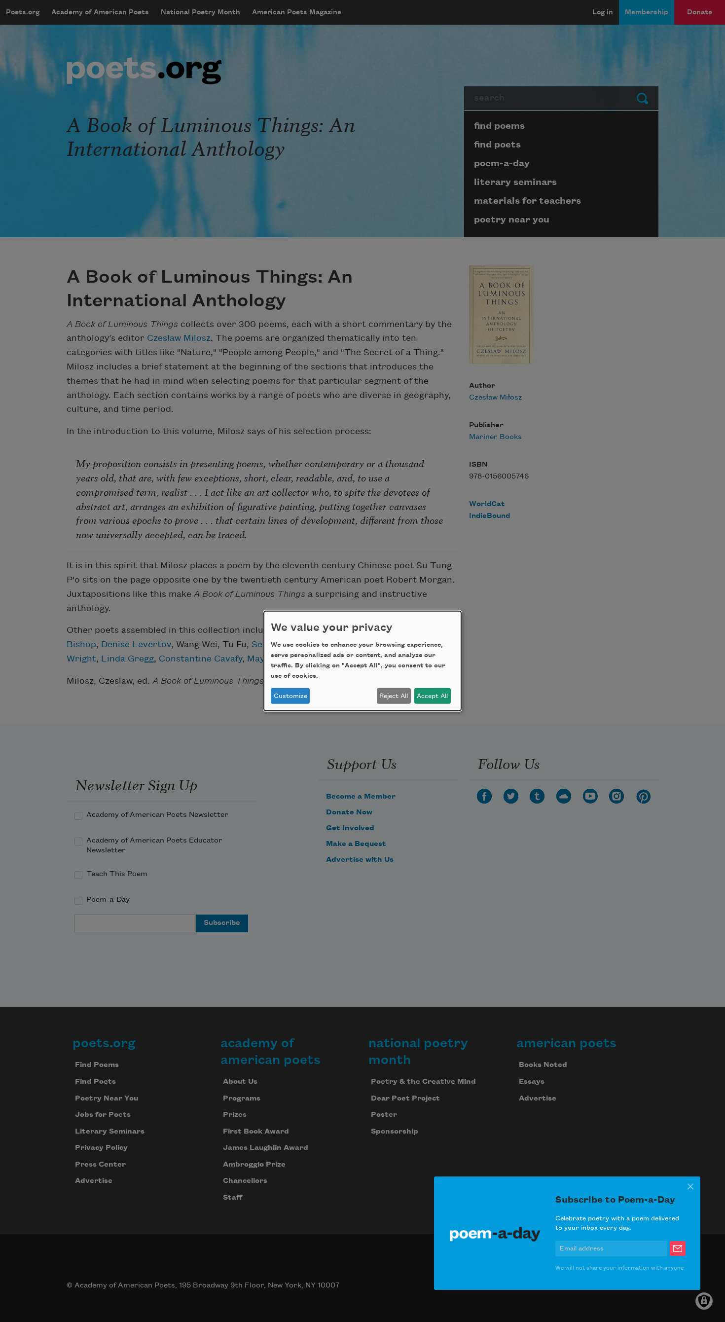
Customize (290, 696)
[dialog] (362, 661)
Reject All (393, 696)
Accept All (432, 696)
